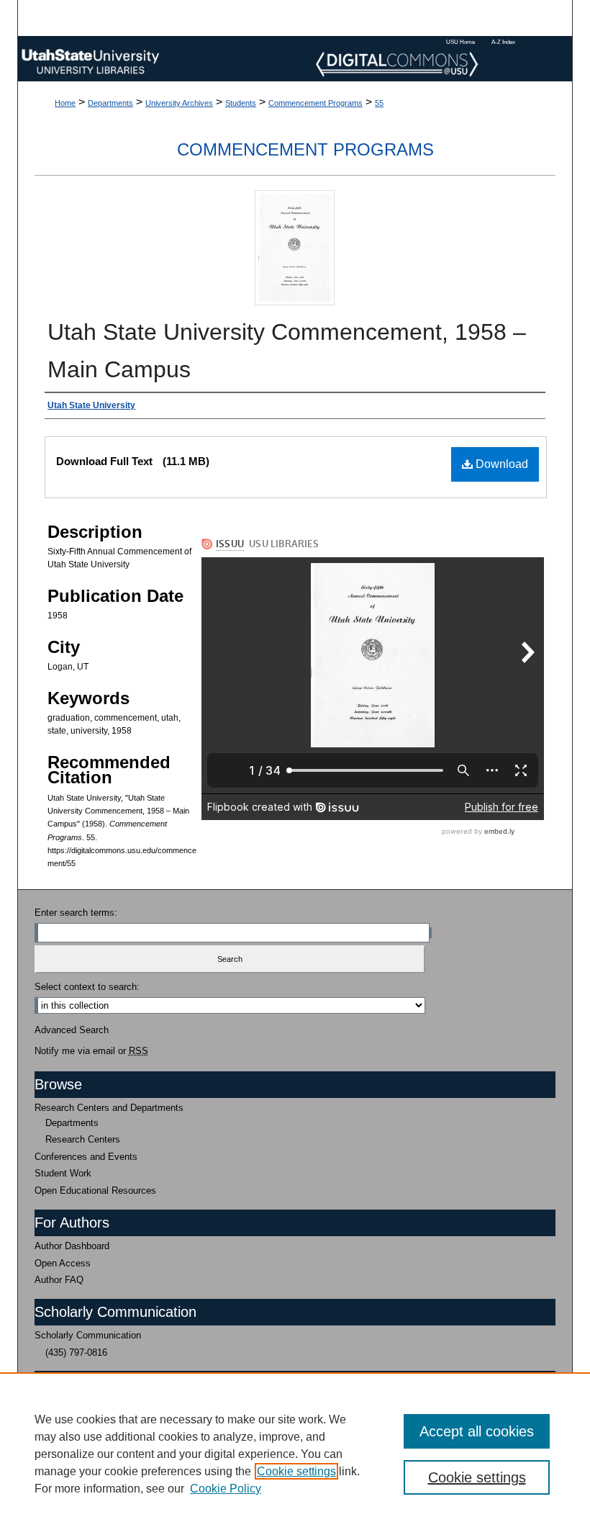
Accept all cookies (476, 1431)
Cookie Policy (225, 1488)
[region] (295, 1453)
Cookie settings (296, 1471)
